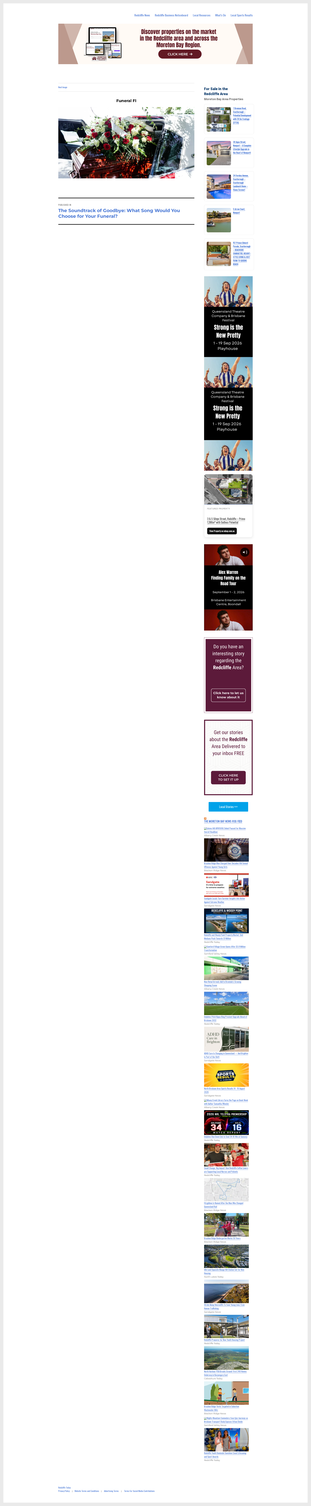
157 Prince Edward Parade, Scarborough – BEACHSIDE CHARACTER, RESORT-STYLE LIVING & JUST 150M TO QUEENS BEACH (242, 253)
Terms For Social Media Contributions (139, 1491)
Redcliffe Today (64, 1487)
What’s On (220, 15)
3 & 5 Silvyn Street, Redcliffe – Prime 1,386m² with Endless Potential (226, 520)
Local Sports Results (242, 15)
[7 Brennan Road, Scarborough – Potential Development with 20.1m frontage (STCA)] (219, 119)
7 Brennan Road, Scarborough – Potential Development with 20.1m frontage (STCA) (242, 115)
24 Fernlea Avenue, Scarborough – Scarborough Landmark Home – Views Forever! (240, 182)
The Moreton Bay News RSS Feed (223, 821)
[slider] (232, 628)
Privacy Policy (64, 1491)
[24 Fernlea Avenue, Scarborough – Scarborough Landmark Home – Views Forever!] (219, 186)
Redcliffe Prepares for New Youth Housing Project (224, 1339)
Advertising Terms (111, 1491)
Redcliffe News (142, 15)
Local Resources (201, 15)
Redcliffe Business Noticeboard (171, 15)
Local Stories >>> (228, 807)
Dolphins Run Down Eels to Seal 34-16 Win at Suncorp (225, 1136)
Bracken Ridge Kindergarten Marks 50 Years (222, 1238)
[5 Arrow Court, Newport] (219, 220)
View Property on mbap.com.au (222, 531)
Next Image (62, 87)
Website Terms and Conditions (87, 1491)
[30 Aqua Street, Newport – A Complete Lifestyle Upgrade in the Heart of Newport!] (219, 153)
